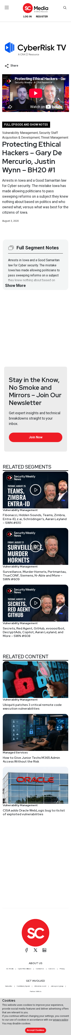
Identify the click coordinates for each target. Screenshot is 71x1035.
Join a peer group (57, 986)
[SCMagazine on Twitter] (35, 950)
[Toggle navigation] (6, 7)
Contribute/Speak (23, 986)
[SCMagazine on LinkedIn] (44, 950)
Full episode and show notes (26, 124)
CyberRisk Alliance (24, 968)
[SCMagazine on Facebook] (26, 950)
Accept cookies (35, 1030)
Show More (15, 285)
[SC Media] (35, 8)
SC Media (9, 968)
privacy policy (60, 1019)
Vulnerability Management (20, 133)
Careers (52, 968)
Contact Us (40, 968)
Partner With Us (35, 991)
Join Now (35, 437)
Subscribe (8, 986)
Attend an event (40, 986)
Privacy (62, 968)
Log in (27, 16)
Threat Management (54, 137)
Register (42, 16)
